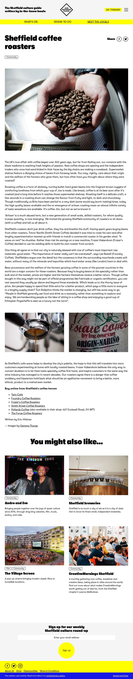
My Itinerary (113, 9)
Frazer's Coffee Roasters (25, 402)
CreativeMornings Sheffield (91, 574)
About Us (9, 671)
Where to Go (62, 21)
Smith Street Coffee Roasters (28, 405)
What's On (31, 21)
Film (8, 568)
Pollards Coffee (20, 409)
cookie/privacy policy (55, 676)
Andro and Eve (16, 503)
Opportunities (30, 671)
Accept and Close (120, 676)
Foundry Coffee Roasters (25, 398)
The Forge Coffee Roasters (26, 413)
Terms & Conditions (49, 671)
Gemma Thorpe (29, 425)
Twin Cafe (17, 394)
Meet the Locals (98, 21)
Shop (18, 671)
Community (11, 57)
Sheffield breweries (84, 503)
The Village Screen (20, 573)
